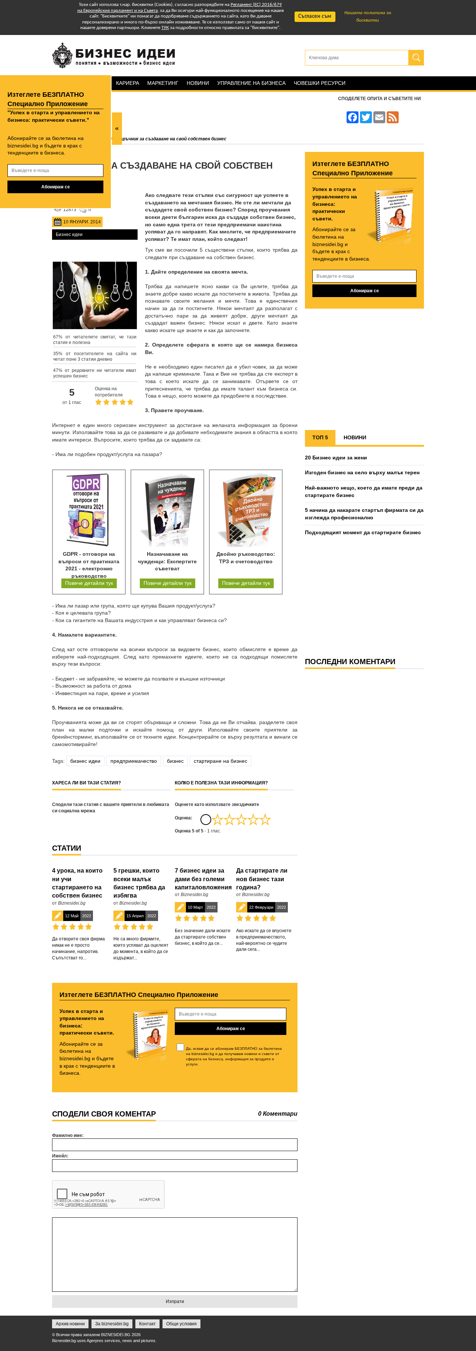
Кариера (127, 83)
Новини (198, 83)
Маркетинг (162, 83)
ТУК (165, 27)
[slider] (241, 819)
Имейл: (60, 1156)
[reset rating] (206, 819)
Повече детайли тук (89, 583)
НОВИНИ (355, 437)
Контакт (147, 1323)
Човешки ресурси (319, 83)
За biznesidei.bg (112, 1323)
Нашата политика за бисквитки (367, 16)
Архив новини (70, 1323)
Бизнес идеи (69, 234)
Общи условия (181, 1323)
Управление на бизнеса (251, 83)
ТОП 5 (320, 437)
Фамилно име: (68, 1135)
